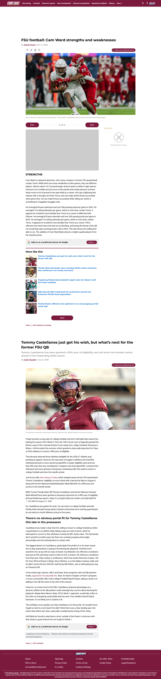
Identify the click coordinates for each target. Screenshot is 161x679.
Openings (59, 659)
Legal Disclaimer (128, 663)
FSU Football (38, 643)
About (28, 659)
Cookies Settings (83, 667)
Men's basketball (64, 3)
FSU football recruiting (42, 325)
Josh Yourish (30, 360)
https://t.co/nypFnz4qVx (60, 498)
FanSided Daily (127, 659)
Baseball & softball (99, 3)
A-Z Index (59, 667)
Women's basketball (81, 3)
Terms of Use (82, 663)
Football (36, 3)
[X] (143, 3)
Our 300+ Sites (105, 659)
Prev (32, 125)
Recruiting (26, 3)
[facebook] (147, 3)
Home (28, 325)
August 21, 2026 (45, 501)
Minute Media (14, 673)
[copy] (39, 50)
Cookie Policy (105, 663)
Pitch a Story (30, 663)
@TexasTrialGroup (34, 498)
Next (92, 125)
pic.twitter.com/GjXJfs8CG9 (83, 498)
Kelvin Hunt (29, 45)
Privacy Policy (61, 663)
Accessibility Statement (35, 667)
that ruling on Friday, (49, 477)
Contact (79, 659)
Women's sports (48, 3)
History (112, 3)
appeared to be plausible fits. (44, 575)
